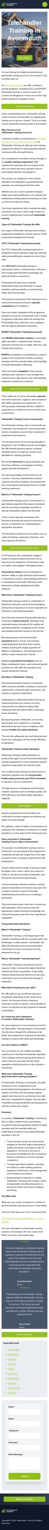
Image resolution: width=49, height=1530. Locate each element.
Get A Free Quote (24, 1335)
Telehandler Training (13, 85)
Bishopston (29, 1218)
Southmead (18, 1218)
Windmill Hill (14, 1388)
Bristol (11, 1369)
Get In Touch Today (24, 106)
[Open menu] (44, 4)
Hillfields (12, 1393)
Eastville (12, 1383)
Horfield (5, 1222)
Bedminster (13, 1378)
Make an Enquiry (24, 1499)
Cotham (39, 1218)
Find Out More (24, 806)
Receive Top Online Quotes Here (24, 389)
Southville (13, 1374)
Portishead (7, 1218)
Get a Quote (24, 58)
